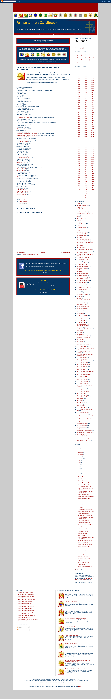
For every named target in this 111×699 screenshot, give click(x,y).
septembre (80, 458)
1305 (79, 84)
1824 (92, 77)
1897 (92, 120)
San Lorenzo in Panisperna (83, 266)
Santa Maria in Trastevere (83, 391)
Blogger (80, 686)
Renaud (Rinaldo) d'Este (23, 157)
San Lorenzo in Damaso (82, 262)
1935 (92, 144)
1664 (85, 124)
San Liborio (79, 261)
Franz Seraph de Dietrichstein (85, 544)
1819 (92, 71)
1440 (79, 118)
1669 (85, 128)
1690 (85, 140)
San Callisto (79, 237)
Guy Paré (80, 560)
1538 (79, 171)
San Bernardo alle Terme (82, 233)
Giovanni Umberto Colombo (84, 476)
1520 (79, 159)
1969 (92, 159)
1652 (85, 118)
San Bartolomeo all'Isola (82, 232)
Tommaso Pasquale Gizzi (23, 176)
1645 (85, 114)
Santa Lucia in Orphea (82, 346)
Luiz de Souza (81, 564)
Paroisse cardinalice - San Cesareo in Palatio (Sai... (84, 530)
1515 (79, 154)
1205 (79, 79)
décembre (80, 452)
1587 (85, 84)
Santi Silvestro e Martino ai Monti (84, 430)
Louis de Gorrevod (82, 533)
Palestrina (79, 220)
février (79, 473)
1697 (85, 144)
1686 (85, 136)
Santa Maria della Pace (82, 369)
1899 (92, 122)
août (79, 460)
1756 (85, 177)
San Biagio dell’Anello (82, 235)
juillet (79, 462)
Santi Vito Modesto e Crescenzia (84, 432)
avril (79, 469)
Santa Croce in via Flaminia (83, 344)
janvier (80, 475)
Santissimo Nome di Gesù (83, 439)
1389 (79, 102)
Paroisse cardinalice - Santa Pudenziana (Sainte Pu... (84, 485)
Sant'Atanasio (80, 327)
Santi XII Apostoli (80, 434)
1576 (85, 77)
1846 (92, 94)
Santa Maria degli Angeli (82, 366)
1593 (85, 88)
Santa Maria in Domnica (82, 383)
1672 (85, 130)
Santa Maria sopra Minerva (83, 397)
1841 (92, 90)
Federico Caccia (21, 162)
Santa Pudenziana (23, 201)
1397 (79, 104)
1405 (79, 106)
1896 (92, 118)
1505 (79, 150)
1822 (92, 73)
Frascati (78, 207)
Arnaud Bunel (24, 199)
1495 (79, 144)
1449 (79, 128)
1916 (92, 132)
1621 (85, 102)
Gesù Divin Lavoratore (82, 212)
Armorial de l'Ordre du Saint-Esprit (26, 612)
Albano (78, 203)
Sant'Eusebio (80, 332)
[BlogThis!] (21, 203)
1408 (79, 108)
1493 (79, 142)
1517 (79, 156)
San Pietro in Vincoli (81, 284)
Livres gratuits (60, 34)
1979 (92, 165)
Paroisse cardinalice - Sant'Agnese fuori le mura (76, 668)
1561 (85, 69)
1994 (92, 175)
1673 (85, 132)
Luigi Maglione (20, 189)
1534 (79, 167)
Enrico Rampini (81, 554)
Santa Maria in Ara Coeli (82, 379)
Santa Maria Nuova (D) (82, 357)
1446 (79, 124)
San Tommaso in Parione (82, 294)
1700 (85, 148)
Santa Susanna (80, 405)
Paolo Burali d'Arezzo (22, 141)
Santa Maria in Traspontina (83, 389)
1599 (85, 90)
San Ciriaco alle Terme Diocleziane (85, 242)
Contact (45, 34)
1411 (79, 110)
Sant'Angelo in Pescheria (82, 318)
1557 (79, 187)
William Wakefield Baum (83, 494)
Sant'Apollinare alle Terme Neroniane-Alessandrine (83, 325)
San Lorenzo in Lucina (82, 264)
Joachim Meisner (21, 194)
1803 (85, 197)
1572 (85, 75)
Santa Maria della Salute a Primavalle (85, 371)
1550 (79, 183)
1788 (85, 187)
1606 (85, 94)
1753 (85, 173)
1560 (79, 189)
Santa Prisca (80, 400)
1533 (79, 165)
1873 (92, 98)
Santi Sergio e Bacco (81, 429)
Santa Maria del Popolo (82, 368)
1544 (79, 175)
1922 (92, 136)
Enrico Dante (81, 478)
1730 (85, 159)
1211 (79, 80)
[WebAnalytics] (19, 635)
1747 (85, 171)
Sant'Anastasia (80, 313)
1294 (79, 82)
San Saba (79, 285)
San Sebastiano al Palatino (83, 287)
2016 (78, 447)
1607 (85, 96)
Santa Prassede (80, 398)
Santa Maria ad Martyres (82, 362)
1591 (85, 86)
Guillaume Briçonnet (22, 124)
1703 (85, 150)
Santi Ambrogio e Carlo (82, 407)
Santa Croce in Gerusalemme (84, 343)
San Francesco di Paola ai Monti (84, 249)
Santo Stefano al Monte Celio (83, 440)
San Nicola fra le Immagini (83, 277)
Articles (20, 627)
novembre (80, 454)
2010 (92, 187)
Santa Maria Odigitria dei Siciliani (84, 360)
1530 (79, 163)
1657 (85, 120)
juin (79, 464)
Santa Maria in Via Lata (82, 395)
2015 (78, 449)
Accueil (17, 34)
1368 (79, 92)
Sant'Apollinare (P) (81, 322)
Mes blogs (51, 34)
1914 (92, 130)
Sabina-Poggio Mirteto (82, 227)
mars (79, 471)
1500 (79, 146)
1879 (92, 102)
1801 (85, 195)
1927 (92, 138)
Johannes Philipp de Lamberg (85, 550)
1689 (85, 138)
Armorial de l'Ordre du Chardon (25, 608)
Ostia (78, 216)
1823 (92, 75)
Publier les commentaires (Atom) (30, 254)
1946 (92, 148)
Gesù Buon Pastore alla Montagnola (85, 209)
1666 (85, 126)
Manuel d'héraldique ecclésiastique (26, 594)
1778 (85, 181)
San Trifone (79, 296)
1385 (79, 100)
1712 (85, 154)
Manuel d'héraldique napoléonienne (26, 599)
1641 (85, 110)
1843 (92, 92)
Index (33, 34)
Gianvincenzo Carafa (22, 129)
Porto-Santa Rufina (81, 223)
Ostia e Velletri (80, 218)
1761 (85, 179)
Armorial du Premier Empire (24, 598)
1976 (92, 163)
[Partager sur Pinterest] (26, 203)
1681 (85, 134)
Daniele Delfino (81, 480)
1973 (92, 161)
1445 (79, 122)
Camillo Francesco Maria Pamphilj (86, 496)
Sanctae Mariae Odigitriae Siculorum (85, 300)
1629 (85, 108)
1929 (92, 140)
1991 (92, 173)
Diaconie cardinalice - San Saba (85, 540)
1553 (79, 185)
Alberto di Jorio (21, 193)
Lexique (39, 34)
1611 (86, 98)
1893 (92, 114)
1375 (79, 96)
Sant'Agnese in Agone (82, 308)
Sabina (78, 225)
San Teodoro (80, 292)
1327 (79, 86)
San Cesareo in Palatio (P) (83, 241)
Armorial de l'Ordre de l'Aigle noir (25, 605)
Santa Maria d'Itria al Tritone (83, 364)
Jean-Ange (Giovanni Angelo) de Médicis (27, 133)
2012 (92, 189)
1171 (79, 73)
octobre (80, 456)
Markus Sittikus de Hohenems (72, 593)
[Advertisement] (55, 7)
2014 (78, 451)
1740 (85, 167)
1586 (85, 82)
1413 (79, 112)
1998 (92, 177)
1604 (85, 92)
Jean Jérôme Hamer (82, 542)
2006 (92, 183)
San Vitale (79, 298)
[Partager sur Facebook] (25, 203)
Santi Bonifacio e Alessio (82, 412)
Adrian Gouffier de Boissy (84, 558)
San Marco (79, 271)
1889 (92, 112)
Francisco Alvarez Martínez (71, 643)
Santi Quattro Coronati (82, 427)
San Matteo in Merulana (82, 273)
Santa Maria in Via (81, 393)
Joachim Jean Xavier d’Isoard (85, 482)
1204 (79, 77)
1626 (85, 106)
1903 (92, 124)
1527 (79, 161)
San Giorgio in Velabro (82, 252)
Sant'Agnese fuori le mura (83, 306)
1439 (79, 116)
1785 (85, 185)
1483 (79, 138)
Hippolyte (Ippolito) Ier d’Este (84, 528)
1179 (79, 75)
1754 (85, 175)
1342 (79, 88)
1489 (79, 140)
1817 (92, 69)
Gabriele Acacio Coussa (71, 601)
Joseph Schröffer (82, 535)
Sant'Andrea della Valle (82, 317)
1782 (85, 183)
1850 (92, 96)
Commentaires (22, 630)
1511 (79, 152)
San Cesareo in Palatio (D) (83, 239)
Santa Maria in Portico (82, 388)
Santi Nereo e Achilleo (82, 425)
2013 (78, 569)
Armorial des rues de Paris (24, 617)
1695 (85, 142)
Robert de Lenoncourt (83, 556)
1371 (79, 94)
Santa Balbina (80, 339)
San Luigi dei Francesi (82, 268)
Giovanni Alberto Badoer (83, 502)
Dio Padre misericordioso (83, 205)
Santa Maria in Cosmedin (83, 381)
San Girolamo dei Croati (82, 259)
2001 (92, 179)
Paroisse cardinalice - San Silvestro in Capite (84, 547)
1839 (92, 88)
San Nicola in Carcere (82, 278)
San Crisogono (80, 247)
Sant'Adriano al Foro (81, 303)
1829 (92, 80)
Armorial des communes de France (26, 601)
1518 (79, 157)
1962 (92, 154)
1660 (85, 122)
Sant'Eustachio (80, 334)
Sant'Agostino (80, 310)
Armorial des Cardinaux (36, 23)
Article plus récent (21, 252)
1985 (92, 169)
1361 (79, 90)
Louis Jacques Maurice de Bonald (86, 511)
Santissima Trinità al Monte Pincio (85, 436)
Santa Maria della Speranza (83, 374)
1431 (79, 114)
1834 (92, 84)
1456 (79, 130)
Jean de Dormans (82, 552)
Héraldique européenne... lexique (26, 621)
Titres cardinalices (25, 34)
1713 (85, 156)
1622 (85, 104)
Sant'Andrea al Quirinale (82, 315)
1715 (85, 157)
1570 (85, 73)
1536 (79, 169)
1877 (92, 100)
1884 (92, 106)
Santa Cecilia (80, 341)
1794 (85, 191)
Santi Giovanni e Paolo (82, 421)
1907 (92, 126)
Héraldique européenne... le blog (74, 34)
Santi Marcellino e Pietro (82, 423)
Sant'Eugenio (80, 330)
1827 (92, 79)
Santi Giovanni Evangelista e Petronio (85, 418)
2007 (92, 185)
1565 (85, 71)
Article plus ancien (65, 252)
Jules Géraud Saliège (22, 191)
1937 (92, 146)
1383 (79, 98)
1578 (85, 79)
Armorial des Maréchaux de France (26, 596)
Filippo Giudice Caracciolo (71, 635)
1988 (92, 171)
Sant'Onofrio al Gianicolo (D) (83, 336)
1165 (79, 71)
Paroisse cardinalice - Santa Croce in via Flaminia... (86, 492)
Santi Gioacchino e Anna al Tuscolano (86, 415)
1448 (79, 126)
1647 (85, 116)
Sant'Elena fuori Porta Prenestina (84, 329)
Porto (78, 222)
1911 (92, 128)
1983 (92, 167)
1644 (85, 112)
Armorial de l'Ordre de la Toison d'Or (26, 615)
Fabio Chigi (80, 504)
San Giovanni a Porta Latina (83, 257)
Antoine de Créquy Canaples (85, 566)
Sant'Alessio (79, 311)
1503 (79, 148)
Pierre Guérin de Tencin (83, 513)
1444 (79, 120)
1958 (92, 152)
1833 (92, 82)
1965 (92, 156)
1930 (92, 142)
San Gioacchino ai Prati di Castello (85, 251)
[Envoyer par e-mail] (20, 203)
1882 (92, 104)
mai (79, 467)
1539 (79, 173)
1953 (92, 150)
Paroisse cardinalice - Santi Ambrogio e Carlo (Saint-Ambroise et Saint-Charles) (77, 661)
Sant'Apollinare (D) (81, 320)
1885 (92, 108)
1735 (85, 161)
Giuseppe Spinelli (21, 169)
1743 (85, 169)
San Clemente (80, 245)
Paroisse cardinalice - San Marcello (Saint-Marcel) (84, 499)
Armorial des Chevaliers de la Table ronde (28, 619)
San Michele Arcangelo (82, 275)
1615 (85, 100)
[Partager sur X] (23, 203)
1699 (85, 146)
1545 (79, 177)
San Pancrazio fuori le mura (83, 280)
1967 (92, 157)
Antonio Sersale (21, 170)
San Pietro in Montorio (82, 282)
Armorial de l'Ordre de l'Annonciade (26, 606)
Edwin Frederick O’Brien (83, 562)
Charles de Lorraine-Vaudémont (85, 509)
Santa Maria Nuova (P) (82, 359)
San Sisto (79, 291)
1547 (79, 179)
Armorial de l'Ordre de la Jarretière (26, 610)
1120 (79, 69)
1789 (85, 189)
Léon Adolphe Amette (70, 626)
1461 (79, 132)
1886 (92, 110)
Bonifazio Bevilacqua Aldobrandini (73, 652)
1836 (92, 86)
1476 (79, 136)
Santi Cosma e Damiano (82, 414)
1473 (79, 134)
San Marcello (80, 269)
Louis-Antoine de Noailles (84, 520)
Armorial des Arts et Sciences (24, 603)
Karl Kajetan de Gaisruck (84, 522)
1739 (85, 165)
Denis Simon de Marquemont (85, 515)
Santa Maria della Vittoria (82, 376)
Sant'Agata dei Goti (81, 304)
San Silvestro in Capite (82, 289)
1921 (92, 134)
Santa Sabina (80, 404)
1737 (85, 163)
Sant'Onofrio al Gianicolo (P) (83, 337)
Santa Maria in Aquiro (82, 378)
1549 (79, 181)
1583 (85, 80)
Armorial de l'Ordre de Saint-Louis (26, 613)
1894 (92, 116)
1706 (85, 152)
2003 (92, 181)
